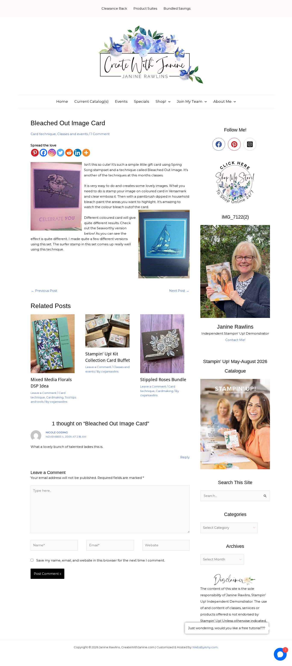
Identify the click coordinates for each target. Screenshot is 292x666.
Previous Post (44, 291)
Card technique (43, 134)
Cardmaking (54, 397)
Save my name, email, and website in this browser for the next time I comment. (100, 560)
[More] (86, 152)
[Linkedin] (77, 152)
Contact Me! (235, 340)
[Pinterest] (35, 152)
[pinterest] (235, 144)
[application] (168, 101)
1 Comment (100, 134)
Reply (185, 457)
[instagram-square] (250, 144)
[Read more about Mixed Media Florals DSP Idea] (55, 343)
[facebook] (219, 144)
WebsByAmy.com (205, 647)
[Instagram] (52, 152)
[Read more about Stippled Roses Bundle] (165, 343)
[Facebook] (43, 152)
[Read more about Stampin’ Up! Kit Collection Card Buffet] (110, 330)
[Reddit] (69, 152)
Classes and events (72, 134)
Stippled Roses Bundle (163, 379)
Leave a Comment (43, 393)
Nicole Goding (57, 432)
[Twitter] (60, 152)
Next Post (179, 291)
